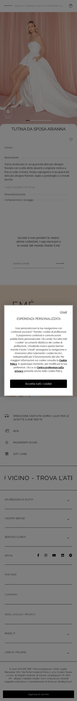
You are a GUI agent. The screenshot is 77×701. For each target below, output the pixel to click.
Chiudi (63, 312)
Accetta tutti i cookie (38, 383)
